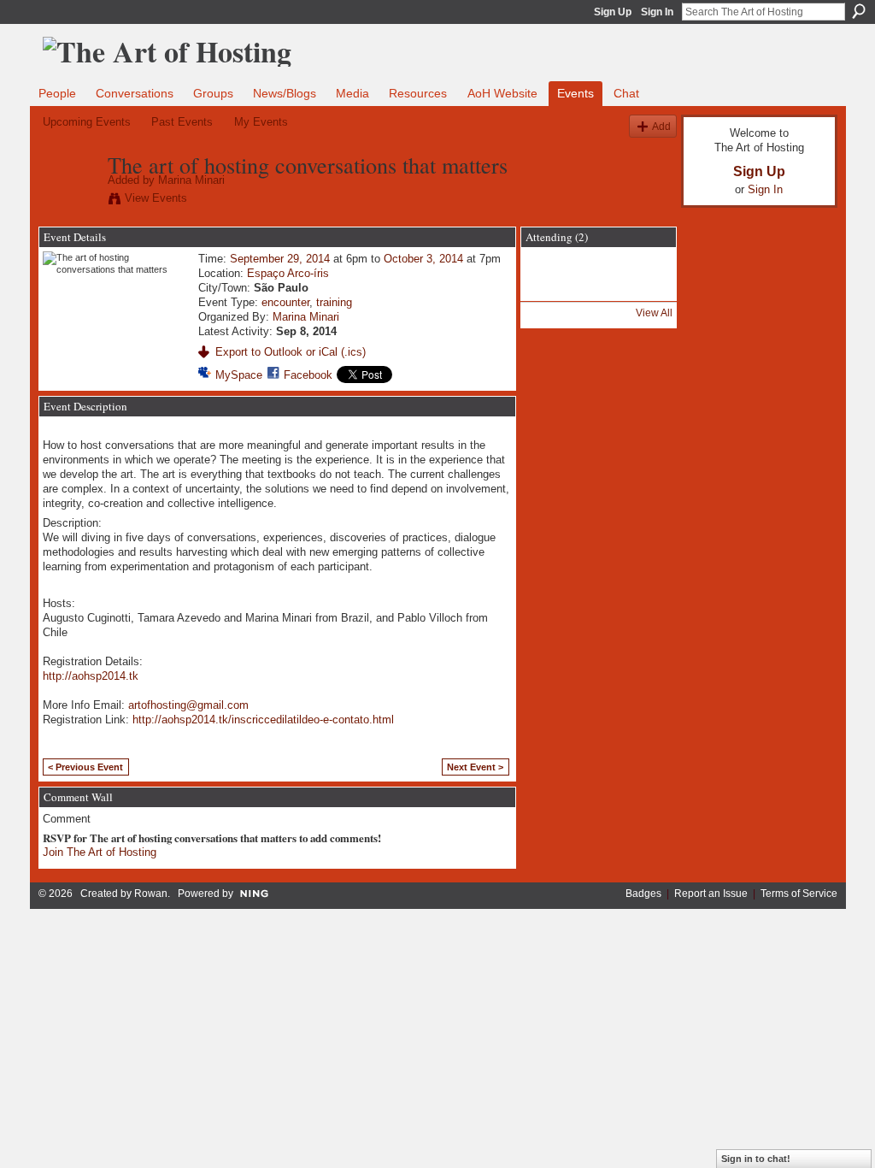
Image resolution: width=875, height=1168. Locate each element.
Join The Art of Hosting (99, 852)
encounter (285, 302)
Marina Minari (191, 180)
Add (661, 126)
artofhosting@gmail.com (188, 705)
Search (859, 11)
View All (654, 313)
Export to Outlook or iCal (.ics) (290, 351)
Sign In (657, 12)
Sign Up (612, 12)
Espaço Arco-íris (288, 273)
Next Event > (475, 767)
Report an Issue (711, 894)
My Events (261, 121)
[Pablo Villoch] (552, 289)
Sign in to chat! (755, 1158)
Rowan (150, 894)
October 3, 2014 (423, 258)
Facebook (308, 375)
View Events (156, 198)
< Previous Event (85, 767)
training (334, 302)
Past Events (182, 121)
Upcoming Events (87, 121)
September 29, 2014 (280, 258)
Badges (643, 894)
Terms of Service (798, 894)
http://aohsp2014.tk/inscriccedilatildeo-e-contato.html (263, 719)
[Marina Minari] (70, 201)
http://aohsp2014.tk (90, 676)
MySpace (238, 375)
